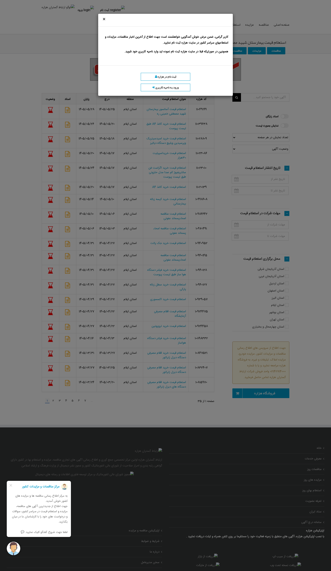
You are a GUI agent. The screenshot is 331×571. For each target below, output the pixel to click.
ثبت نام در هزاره (166, 77)
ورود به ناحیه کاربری (167, 87)
